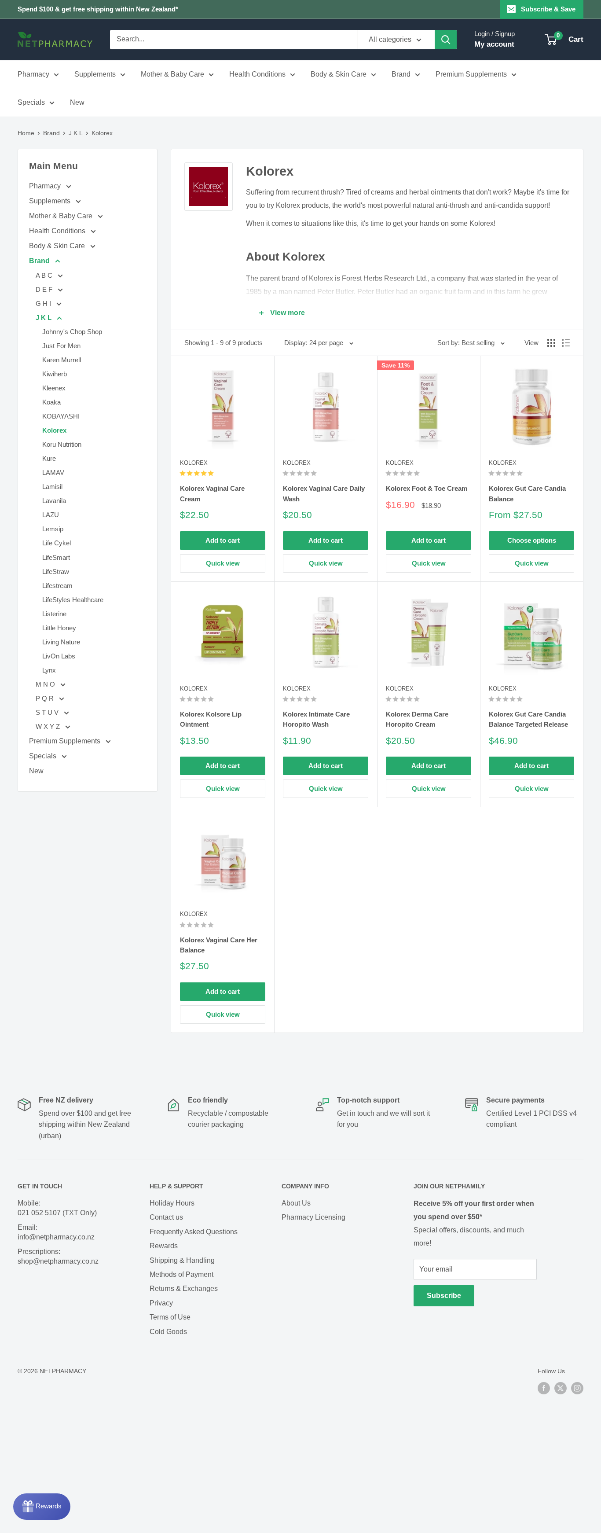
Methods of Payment (181, 1274)
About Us (296, 1203)
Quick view (223, 563)
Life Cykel (56, 543)
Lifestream (57, 585)
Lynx (49, 670)
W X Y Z (49, 726)
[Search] (446, 39)
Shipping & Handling (182, 1260)
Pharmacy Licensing (313, 1217)
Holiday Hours (172, 1203)
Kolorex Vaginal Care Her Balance (218, 945)
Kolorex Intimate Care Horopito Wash (316, 719)
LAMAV (53, 472)
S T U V (48, 712)
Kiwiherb (54, 374)
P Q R (45, 698)
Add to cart (222, 540)
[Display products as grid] (551, 343)
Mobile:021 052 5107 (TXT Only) (57, 1208)
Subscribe (444, 1295)
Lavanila (54, 500)
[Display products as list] (566, 343)
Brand (401, 74)
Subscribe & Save (548, 9)
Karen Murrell (61, 360)
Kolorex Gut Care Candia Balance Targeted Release (528, 719)
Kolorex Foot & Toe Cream (426, 488)
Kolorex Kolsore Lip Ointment (211, 719)
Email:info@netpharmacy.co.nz (56, 1232)
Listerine (54, 614)
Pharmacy (33, 74)
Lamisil (52, 486)
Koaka (51, 402)
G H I (44, 303)
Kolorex (102, 132)
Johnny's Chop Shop (72, 331)
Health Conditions (257, 74)
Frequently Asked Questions (194, 1231)
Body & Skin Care (338, 74)
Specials (31, 102)
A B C (45, 275)
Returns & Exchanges (184, 1288)
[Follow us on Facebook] (544, 1388)
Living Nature (61, 642)
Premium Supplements (471, 74)
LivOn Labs (58, 656)
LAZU (50, 514)
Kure (49, 458)
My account (494, 44)
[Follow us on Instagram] (577, 1388)
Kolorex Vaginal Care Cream (212, 493)
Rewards (164, 1246)
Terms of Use (170, 1317)
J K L (76, 132)
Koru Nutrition (61, 444)
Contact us (166, 1217)
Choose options (531, 540)
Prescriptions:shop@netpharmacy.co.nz (58, 1256)
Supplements (95, 74)
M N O (46, 684)
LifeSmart (56, 557)
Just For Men (61, 345)
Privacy (161, 1303)
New (77, 102)
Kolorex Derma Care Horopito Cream (417, 719)
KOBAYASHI (61, 416)
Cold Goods (168, 1331)
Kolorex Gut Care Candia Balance (527, 493)
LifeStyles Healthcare (72, 599)
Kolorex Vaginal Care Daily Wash (324, 493)
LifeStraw (55, 571)
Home (26, 132)
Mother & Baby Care (172, 74)
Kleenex (54, 388)
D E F (45, 289)
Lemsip (52, 529)
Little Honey (59, 628)
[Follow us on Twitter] (560, 1388)
